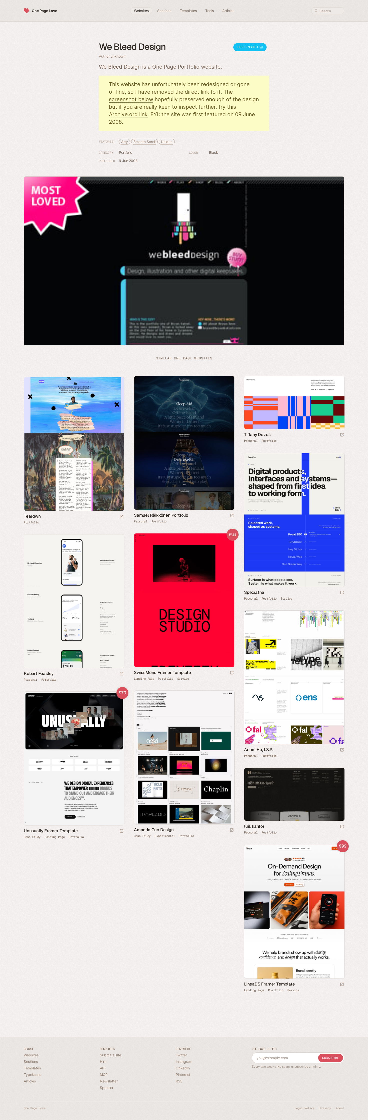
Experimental (165, 835)
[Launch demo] (232, 673)
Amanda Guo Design (154, 829)
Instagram (184, 1061)
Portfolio (125, 152)
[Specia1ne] (294, 520)
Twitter (181, 1055)
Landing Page (144, 678)
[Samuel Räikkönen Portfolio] (184, 443)
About (340, 1108)
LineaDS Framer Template (269, 984)
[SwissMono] (184, 600)
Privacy (325, 1108)
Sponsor (106, 1087)
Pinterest (183, 1074)
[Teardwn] (74, 444)
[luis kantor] (294, 794)
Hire (103, 1061)
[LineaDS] (294, 912)
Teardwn (32, 516)
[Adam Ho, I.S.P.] (294, 677)
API (102, 1068)
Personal (140, 521)
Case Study (142, 835)
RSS (179, 1081)
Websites (31, 1055)
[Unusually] (74, 758)
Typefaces (32, 1074)
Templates (32, 1068)
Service (286, 598)
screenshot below (131, 99)
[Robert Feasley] (74, 601)
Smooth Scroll (144, 141)
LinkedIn (183, 1068)
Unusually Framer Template (51, 830)
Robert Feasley (39, 673)
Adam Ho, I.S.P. (258, 749)
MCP (104, 1074)
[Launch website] (232, 515)
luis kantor (254, 826)
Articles (30, 1081)
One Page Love (44, 11)
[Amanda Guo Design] (184, 757)
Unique (166, 141)
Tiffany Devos (257, 434)
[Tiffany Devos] (294, 402)
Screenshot (248, 47)
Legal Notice (304, 1108)
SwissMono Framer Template (162, 672)
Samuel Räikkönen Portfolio (161, 515)
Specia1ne (254, 592)
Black (213, 152)
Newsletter (109, 1081)
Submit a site (110, 1055)
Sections (31, 1061)
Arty (124, 141)
